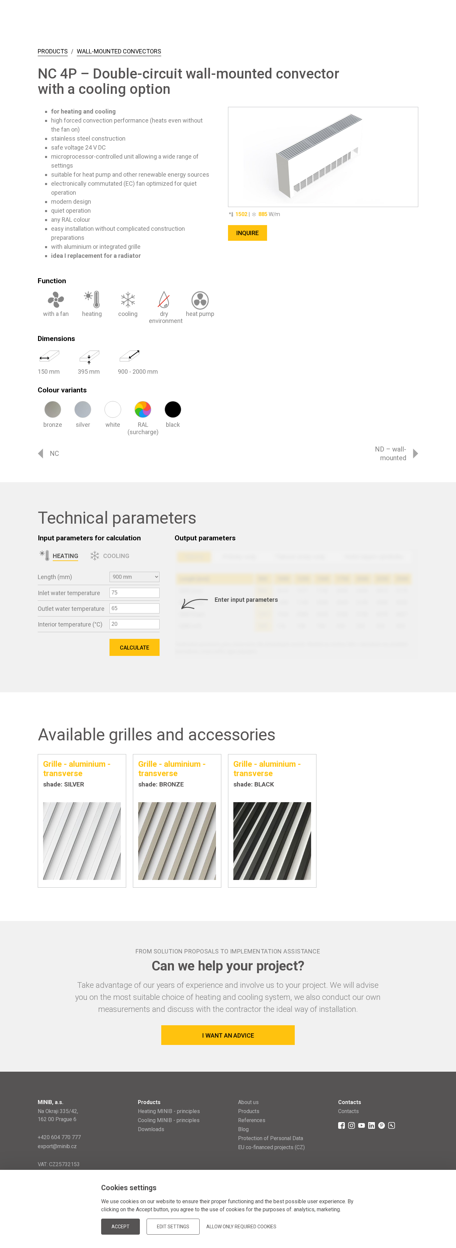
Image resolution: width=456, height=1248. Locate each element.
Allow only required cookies (241, 1226)
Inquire (247, 232)
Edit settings (173, 1226)
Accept (120, 1226)
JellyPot (407, 1216)
